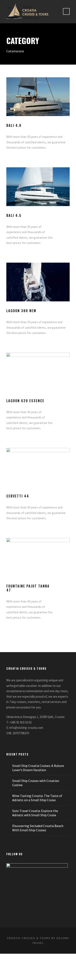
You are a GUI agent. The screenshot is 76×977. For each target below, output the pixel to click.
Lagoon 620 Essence (25, 400)
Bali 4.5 (14, 215)
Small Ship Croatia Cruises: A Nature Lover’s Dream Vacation (38, 768)
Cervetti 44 (17, 496)
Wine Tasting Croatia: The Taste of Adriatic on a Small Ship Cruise (37, 798)
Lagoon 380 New (21, 310)
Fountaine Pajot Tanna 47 (28, 588)
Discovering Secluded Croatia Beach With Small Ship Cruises (37, 828)
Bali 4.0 (14, 125)
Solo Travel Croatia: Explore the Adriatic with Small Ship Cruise (35, 813)
